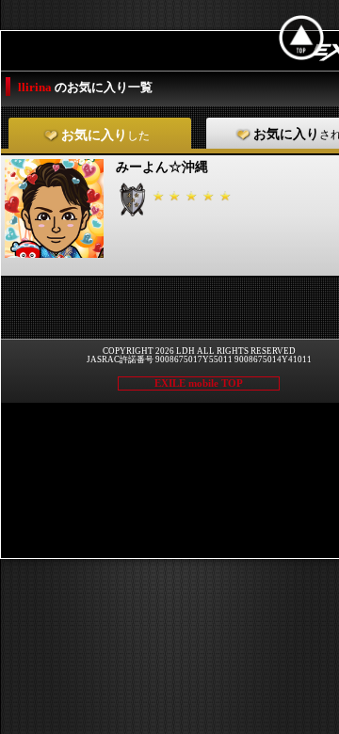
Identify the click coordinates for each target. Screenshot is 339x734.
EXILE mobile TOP (198, 383)
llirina (36, 87)
